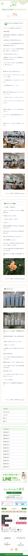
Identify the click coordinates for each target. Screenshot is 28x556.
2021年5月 (5, 432)
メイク (4, 414)
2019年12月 (5, 441)
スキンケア (5, 411)
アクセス (14, 492)
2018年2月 (5, 463)
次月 (24, 508)
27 (17, 523)
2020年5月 (5, 438)
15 (24, 518)
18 (10, 520)
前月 (4, 508)
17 (6, 520)
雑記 (4, 421)
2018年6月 (5, 457)
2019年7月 (5, 444)
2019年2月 (5, 451)
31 (6, 525)
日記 (4, 418)
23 (3, 523)
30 (3, 525)
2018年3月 (5, 460)
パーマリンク (21, 193)
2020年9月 (5, 435)
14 (21, 518)
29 (24, 523)
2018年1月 (5, 466)
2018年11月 (5, 454)
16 (3, 520)
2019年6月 (5, 447)
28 (21, 523)
